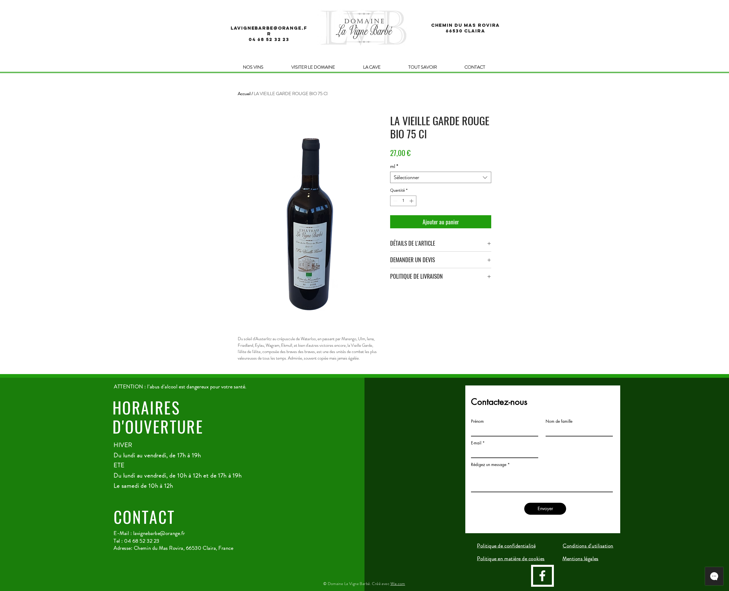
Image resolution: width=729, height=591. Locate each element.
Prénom (477, 421)
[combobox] (440, 177)
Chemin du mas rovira (465, 25)
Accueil (244, 93)
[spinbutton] (403, 201)
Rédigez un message (488, 465)
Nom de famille (559, 421)
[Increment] (411, 201)
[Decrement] (394, 201)
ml (394, 166)
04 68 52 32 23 (269, 39)
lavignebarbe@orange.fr (159, 533)
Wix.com (397, 583)
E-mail (476, 443)
